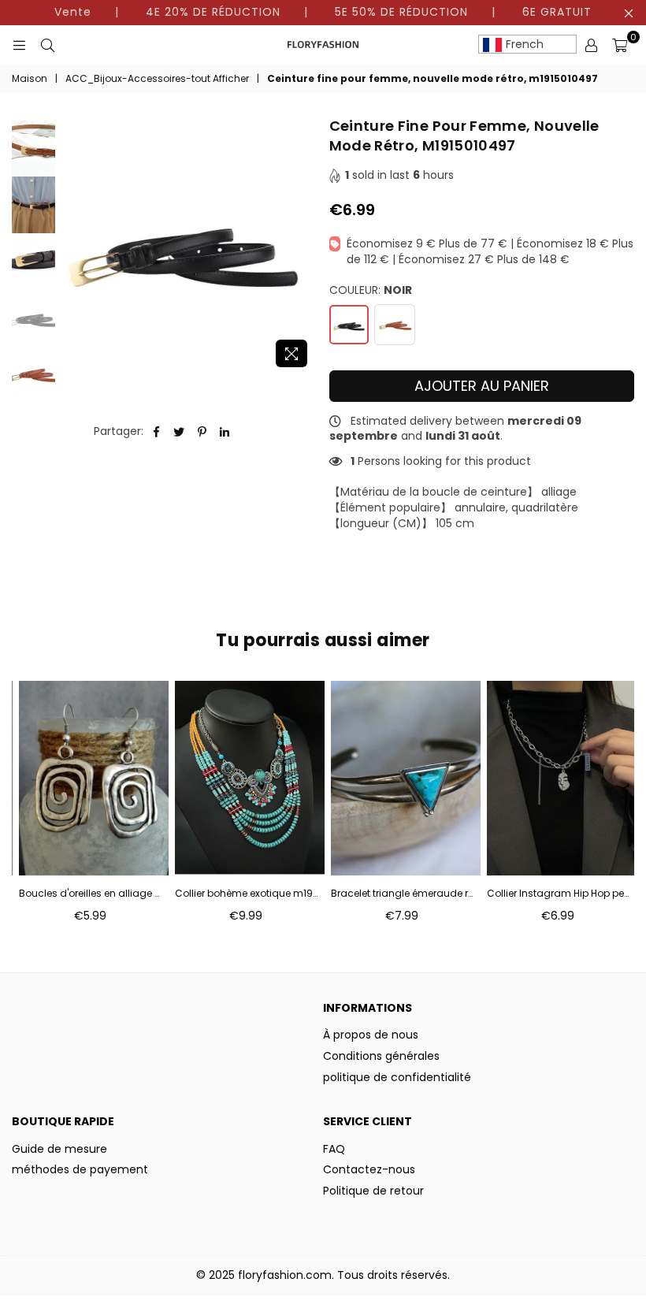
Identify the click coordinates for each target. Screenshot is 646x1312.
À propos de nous (370, 1035)
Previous (71, 245)
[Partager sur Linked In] (225, 432)
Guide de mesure (59, 1149)
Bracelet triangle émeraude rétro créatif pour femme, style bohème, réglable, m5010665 (402, 893)
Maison (29, 78)
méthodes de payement (80, 1169)
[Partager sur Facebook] (156, 432)
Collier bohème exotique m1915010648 (246, 893)
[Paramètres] (591, 45)
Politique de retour (373, 1191)
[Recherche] (47, 45)
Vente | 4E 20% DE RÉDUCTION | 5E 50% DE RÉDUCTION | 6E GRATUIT (323, 12)
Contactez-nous (369, 1169)
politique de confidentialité (397, 1077)
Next (303, 245)
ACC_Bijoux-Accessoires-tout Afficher (157, 78)
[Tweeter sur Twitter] (179, 432)
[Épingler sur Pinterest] (202, 432)
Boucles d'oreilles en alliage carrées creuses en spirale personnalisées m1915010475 (90, 893)
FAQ (334, 1149)
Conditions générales (381, 1056)
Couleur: (370, 290)
